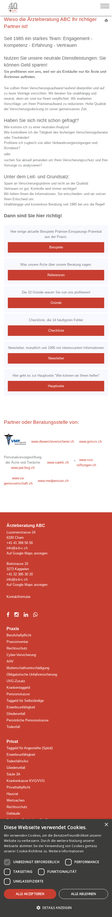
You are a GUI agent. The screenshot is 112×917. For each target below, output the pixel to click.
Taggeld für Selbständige (25, 701)
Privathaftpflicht (18, 787)
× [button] (106, 825)
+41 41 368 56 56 (20, 543)
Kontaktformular (18, 597)
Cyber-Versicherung (21, 655)
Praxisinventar (17, 642)
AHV (10, 661)
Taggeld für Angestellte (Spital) (30, 748)
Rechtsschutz (17, 648)
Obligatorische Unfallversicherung (32, 674)
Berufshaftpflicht (19, 635)
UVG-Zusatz (16, 681)
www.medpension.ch (53, 481)
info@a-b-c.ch (17, 548)
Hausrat (12, 794)
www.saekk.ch (58, 462)
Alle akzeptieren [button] (30, 894)
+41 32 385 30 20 (20, 574)
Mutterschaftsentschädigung (28, 668)
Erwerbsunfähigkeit (21, 707)
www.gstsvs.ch (90, 441)
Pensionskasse (18, 694)
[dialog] (56, 868)
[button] (56, 907)
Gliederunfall (16, 714)
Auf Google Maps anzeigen (27, 553)
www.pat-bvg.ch (23, 468)
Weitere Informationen (66, 851)
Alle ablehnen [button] (83, 894)
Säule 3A (13, 774)
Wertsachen (15, 800)
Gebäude (13, 813)
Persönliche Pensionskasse (27, 720)
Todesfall (13, 727)
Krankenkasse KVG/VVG (26, 781)
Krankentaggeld (18, 688)
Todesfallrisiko (17, 761)
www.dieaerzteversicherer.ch (52, 441)
